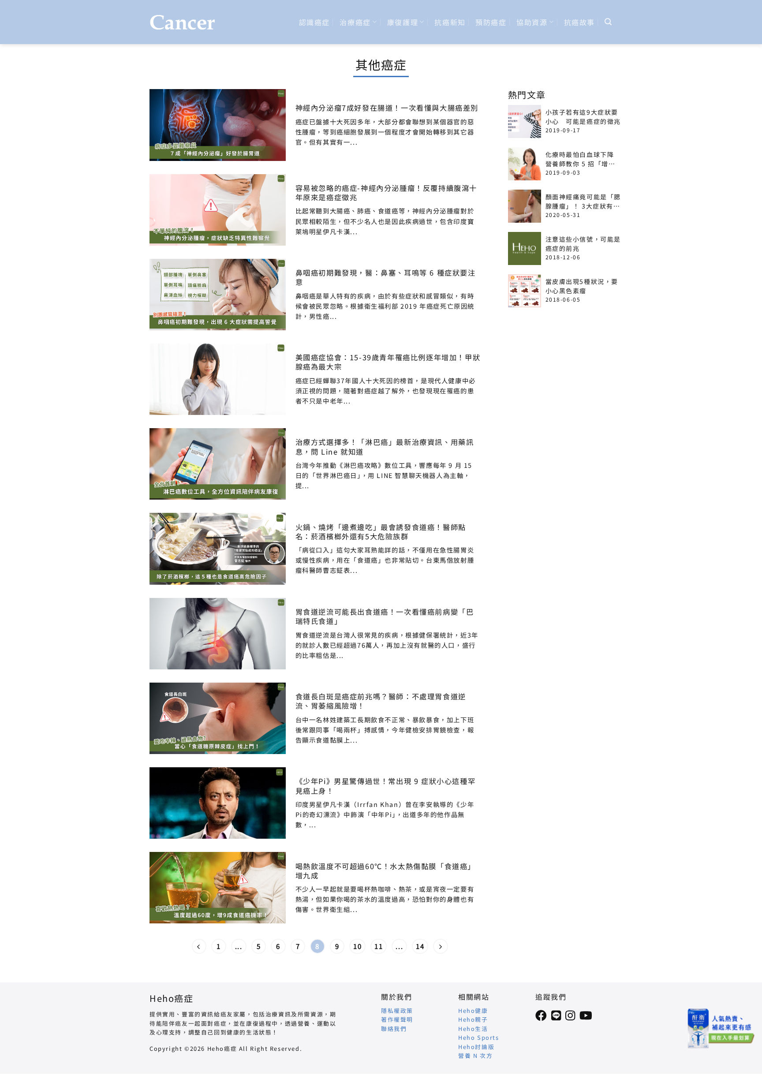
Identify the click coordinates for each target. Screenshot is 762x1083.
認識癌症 (314, 22)
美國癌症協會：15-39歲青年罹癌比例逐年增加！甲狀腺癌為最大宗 (388, 362)
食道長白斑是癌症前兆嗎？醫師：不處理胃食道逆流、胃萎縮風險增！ (380, 701)
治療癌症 (355, 22)
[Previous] (199, 946)
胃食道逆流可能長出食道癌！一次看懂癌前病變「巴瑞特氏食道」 (384, 616)
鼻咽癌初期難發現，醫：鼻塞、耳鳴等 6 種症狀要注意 (385, 277)
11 (378, 946)
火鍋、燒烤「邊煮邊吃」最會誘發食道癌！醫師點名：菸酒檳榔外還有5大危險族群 (380, 532)
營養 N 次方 (475, 1055)
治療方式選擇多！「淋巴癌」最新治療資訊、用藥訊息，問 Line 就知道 (384, 446)
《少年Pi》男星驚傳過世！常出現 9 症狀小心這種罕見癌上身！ (385, 786)
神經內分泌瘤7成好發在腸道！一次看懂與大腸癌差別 (386, 107)
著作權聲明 (397, 1019)
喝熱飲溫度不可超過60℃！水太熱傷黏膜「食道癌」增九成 (385, 871)
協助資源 (531, 22)
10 (357, 946)
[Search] (609, 21)
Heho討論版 (476, 1046)
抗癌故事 (579, 22)
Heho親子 (473, 1019)
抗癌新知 (449, 22)
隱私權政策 (397, 1010)
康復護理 (402, 22)
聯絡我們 (394, 1028)
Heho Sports (478, 1037)
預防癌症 (490, 22)
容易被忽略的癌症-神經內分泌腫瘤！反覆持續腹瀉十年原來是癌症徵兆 (386, 192)
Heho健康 (473, 1010)
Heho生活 (473, 1028)
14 (420, 946)
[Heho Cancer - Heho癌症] (182, 22)
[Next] (440, 946)
